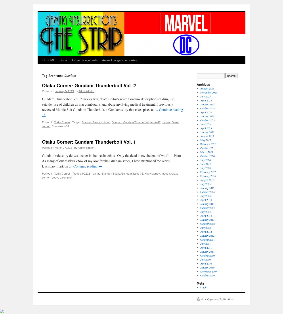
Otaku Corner (62, 122)
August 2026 (207, 88)
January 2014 (207, 204)
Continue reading (87, 166)
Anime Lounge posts (84, 60)
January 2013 (207, 219)
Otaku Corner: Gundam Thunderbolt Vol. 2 (89, 85)
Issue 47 (155, 122)
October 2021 (207, 148)
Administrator (86, 91)
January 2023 (207, 132)
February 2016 (208, 176)
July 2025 (205, 96)
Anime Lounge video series (119, 60)
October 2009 (207, 275)
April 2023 (206, 128)
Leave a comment (62, 177)
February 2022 (208, 144)
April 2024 (206, 112)
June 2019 (205, 164)
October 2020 (207, 156)
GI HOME (48, 60)
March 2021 (206, 152)
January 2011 (207, 251)
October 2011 (207, 239)
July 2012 (205, 227)
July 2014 (205, 196)
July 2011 (205, 243)
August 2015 (207, 180)
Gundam (117, 122)
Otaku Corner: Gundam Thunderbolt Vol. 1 (89, 141)
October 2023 (207, 120)
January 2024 (207, 116)
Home (63, 60)
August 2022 (207, 136)
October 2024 (207, 108)
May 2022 (205, 140)
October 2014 (207, 192)
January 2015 (207, 188)
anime (96, 173)
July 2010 (205, 259)
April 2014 (206, 200)
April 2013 (206, 215)
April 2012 (206, 231)
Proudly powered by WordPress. (218, 299)
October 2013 (207, 207)
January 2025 (207, 104)
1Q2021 (87, 173)
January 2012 (207, 235)
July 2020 (205, 160)
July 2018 (205, 168)
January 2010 (207, 267)
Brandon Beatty (91, 122)
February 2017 (208, 172)
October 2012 (207, 223)
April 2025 (206, 100)
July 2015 (205, 184)
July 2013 (205, 211)
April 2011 (206, 247)
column (105, 122)
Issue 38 (138, 173)
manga (166, 122)
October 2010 (207, 255)
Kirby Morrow (152, 173)
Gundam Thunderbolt (136, 122)
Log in (203, 287)
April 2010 (206, 263)
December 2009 (208, 271)
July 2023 (205, 124)
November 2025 (208, 92)
